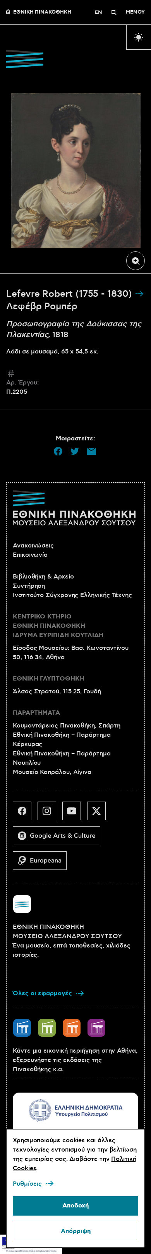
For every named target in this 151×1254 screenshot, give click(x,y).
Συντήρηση (29, 586)
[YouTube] (74, 814)
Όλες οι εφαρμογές (42, 993)
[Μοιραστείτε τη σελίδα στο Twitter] (75, 451)
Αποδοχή (75, 1206)
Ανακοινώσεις (33, 545)
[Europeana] (43, 863)
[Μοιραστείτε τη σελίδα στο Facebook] (58, 451)
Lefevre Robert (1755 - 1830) (70, 294)
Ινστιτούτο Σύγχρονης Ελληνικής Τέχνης (72, 595)
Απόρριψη (76, 1231)
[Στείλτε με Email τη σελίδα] (91, 451)
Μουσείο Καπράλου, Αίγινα (52, 772)
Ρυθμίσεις (27, 1184)
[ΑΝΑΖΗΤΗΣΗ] (113, 12)
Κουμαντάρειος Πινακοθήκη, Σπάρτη (66, 725)
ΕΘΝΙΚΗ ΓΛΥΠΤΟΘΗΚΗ (48, 679)
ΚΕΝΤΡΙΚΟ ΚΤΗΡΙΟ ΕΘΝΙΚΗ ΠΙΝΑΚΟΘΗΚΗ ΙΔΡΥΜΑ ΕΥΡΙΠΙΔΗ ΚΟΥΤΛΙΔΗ (58, 626)
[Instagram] (50, 814)
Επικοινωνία (30, 555)
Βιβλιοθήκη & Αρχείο (43, 576)
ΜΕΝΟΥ (135, 12)
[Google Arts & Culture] (59, 838)
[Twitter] (99, 814)
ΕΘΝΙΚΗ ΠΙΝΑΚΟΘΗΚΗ (42, 12)
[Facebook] (25, 814)
